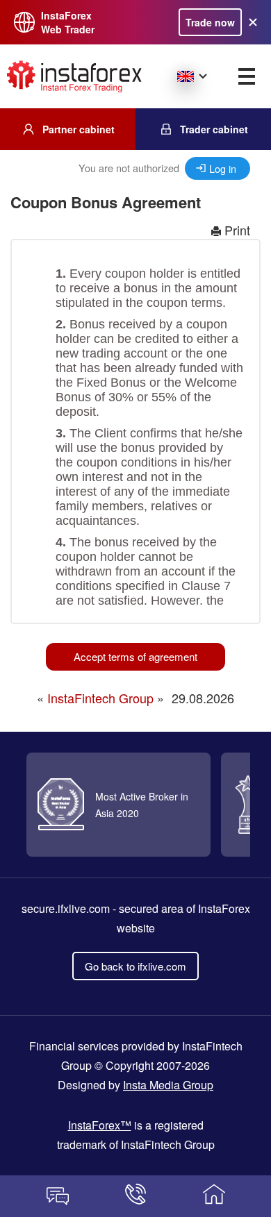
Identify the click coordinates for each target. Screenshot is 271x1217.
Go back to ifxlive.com (135, 966)
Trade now (210, 22)
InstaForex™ (99, 1125)
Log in (222, 168)
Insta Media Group (168, 1085)
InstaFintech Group (100, 698)
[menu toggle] (247, 76)
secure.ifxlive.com (66, 908)
